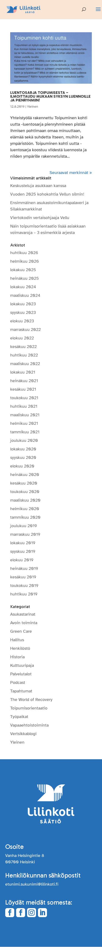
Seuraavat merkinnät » (71, 172)
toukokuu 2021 (24, 397)
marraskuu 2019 (25, 534)
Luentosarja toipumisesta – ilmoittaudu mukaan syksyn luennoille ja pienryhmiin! (50, 96)
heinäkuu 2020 (24, 474)
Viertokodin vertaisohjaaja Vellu (39, 217)
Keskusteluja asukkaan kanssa (38, 185)
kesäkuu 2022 (23, 346)
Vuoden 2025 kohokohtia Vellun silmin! (47, 194)
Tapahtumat (21, 691)
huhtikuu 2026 (24, 252)
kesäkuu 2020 (23, 483)
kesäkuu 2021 (23, 389)
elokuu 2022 (22, 338)
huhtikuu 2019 (23, 594)
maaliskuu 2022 (25, 363)
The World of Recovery (31, 699)
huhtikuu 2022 (24, 355)
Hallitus (17, 639)
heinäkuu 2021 (24, 380)
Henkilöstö (20, 648)
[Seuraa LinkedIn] (42, 912)
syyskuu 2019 (22, 551)
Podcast (17, 682)
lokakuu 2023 (23, 304)
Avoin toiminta (23, 622)
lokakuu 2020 (23, 449)
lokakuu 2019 (22, 542)
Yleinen (32, 107)
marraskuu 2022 (25, 329)
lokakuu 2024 (23, 286)
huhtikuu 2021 (23, 406)
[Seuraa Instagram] (31, 912)
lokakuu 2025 (23, 269)
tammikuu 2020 (25, 517)
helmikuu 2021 (24, 423)
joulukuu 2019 (23, 525)
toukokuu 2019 (24, 585)
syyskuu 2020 (23, 457)
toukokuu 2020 (24, 491)
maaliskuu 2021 (24, 414)
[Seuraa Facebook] (9, 912)
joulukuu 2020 (24, 440)
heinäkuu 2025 (24, 278)
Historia (17, 656)
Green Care (21, 631)
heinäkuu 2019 (24, 568)
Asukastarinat (22, 614)
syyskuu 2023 (23, 312)
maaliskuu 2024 (25, 295)
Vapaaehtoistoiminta (29, 725)
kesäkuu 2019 (23, 577)
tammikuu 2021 (24, 432)
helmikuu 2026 (24, 261)
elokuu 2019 (21, 560)
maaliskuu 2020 (25, 500)
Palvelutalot (21, 674)
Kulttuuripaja (22, 665)
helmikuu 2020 (24, 508)
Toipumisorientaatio (28, 708)
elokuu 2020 (22, 466)
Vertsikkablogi (23, 733)
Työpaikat (19, 716)
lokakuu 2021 (22, 372)
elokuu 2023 (22, 321)
